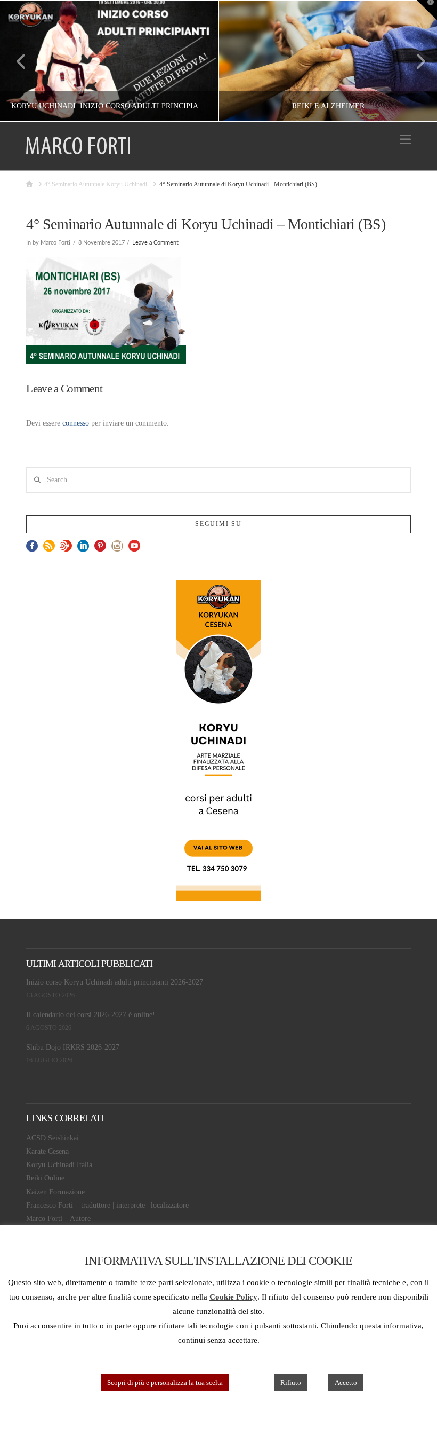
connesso (75, 423)
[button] (405, 139)
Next (414, 61)
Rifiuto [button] (290, 1383)
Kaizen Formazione (55, 1192)
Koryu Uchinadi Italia (59, 1165)
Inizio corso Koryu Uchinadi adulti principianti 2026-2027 (114, 982)
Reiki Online (45, 1178)
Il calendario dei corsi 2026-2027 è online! (90, 1015)
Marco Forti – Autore (58, 1219)
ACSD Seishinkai (52, 1138)
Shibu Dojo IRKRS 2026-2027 (72, 1047)
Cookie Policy (233, 1297)
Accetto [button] (346, 1383)
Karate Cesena (47, 1151)
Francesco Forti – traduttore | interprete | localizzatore (107, 1205)
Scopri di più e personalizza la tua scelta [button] (165, 1383)
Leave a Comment (155, 243)
